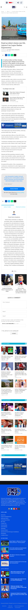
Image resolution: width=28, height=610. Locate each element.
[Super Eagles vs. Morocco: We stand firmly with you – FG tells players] (5, 543)
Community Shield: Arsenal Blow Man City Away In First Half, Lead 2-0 (21, 374)
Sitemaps (3, 528)
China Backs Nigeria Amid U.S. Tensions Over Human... (21, 430)
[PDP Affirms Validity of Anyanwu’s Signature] (5, 556)
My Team (3, 521)
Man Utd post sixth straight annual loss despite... (6, 430)
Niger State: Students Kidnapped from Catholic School (17, 93)
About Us (3, 514)
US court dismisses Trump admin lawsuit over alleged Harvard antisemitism (6, 391)
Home (2, 11)
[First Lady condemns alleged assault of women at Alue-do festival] (5, 550)
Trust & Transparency (6, 516)
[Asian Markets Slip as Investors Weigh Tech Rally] (7, 440)
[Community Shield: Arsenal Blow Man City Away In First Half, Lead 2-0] (21, 366)
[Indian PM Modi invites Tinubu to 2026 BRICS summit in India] (21, 383)
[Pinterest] (16, 509)
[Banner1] (14, 466)
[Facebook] (9, 509)
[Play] (7, 3)
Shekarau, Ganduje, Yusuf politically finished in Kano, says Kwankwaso (6, 374)
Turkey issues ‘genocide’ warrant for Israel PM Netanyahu (21, 357)
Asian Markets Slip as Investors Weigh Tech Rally (6, 447)
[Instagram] (19, 509)
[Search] (24, 7)
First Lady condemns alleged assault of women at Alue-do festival (18, 548)
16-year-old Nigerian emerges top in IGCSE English (20, 447)
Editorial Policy (4, 518)
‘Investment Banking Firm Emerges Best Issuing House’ (18, 562)
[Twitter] (11, 509)
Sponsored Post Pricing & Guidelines (10, 531)
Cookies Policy (4, 535)
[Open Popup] (21, 3)
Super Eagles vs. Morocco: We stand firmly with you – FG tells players (18, 542)
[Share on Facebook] (6, 55)
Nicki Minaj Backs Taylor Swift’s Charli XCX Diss (6, 414)
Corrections (17, 607)
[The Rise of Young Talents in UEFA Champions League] (21, 407)
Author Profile (7, 207)
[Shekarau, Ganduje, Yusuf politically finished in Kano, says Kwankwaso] (7, 366)
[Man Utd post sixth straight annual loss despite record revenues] (7, 423)
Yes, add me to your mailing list (10, 330)
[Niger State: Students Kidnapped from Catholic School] (6, 93)
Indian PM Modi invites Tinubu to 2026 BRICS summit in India (21, 390)
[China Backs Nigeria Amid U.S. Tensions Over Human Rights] (21, 423)
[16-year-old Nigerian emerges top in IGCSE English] (21, 440)
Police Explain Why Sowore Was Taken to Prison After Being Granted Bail (17, 99)
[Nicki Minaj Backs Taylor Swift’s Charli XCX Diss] (7, 407)
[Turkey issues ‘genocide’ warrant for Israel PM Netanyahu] (21, 350)
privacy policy (20, 192)
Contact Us (3, 523)
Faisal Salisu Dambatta (14, 217)
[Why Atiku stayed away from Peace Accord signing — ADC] (7, 350)
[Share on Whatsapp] (12, 55)
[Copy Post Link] (15, 55)
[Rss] (14, 509)
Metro (8, 11)
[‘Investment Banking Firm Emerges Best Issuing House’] (5, 563)
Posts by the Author (20, 207)
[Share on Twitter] (9, 55)
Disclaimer (3, 533)
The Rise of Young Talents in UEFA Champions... (19, 414)
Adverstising (4, 526)
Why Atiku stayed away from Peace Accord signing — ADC (7, 357)
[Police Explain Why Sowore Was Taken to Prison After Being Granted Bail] (6, 99)
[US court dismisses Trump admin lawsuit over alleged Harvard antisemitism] (7, 383)
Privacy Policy (4, 530)
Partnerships (4, 525)
